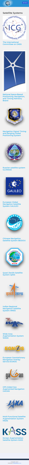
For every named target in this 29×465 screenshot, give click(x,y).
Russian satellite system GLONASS (14, 169)
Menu (25, 2)
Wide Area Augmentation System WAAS (13, 336)
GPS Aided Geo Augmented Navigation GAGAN (13, 389)
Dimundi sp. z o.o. (17, 463)
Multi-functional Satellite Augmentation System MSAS (14, 418)
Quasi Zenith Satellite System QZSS (13, 274)
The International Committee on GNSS (12, 43)
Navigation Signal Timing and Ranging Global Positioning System (14, 133)
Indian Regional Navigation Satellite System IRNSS (12, 308)
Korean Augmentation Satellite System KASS (13, 439)
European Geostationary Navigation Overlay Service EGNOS (14, 359)
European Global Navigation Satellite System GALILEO (12, 204)
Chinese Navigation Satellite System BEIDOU (14, 239)
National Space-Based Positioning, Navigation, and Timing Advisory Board (14, 97)
